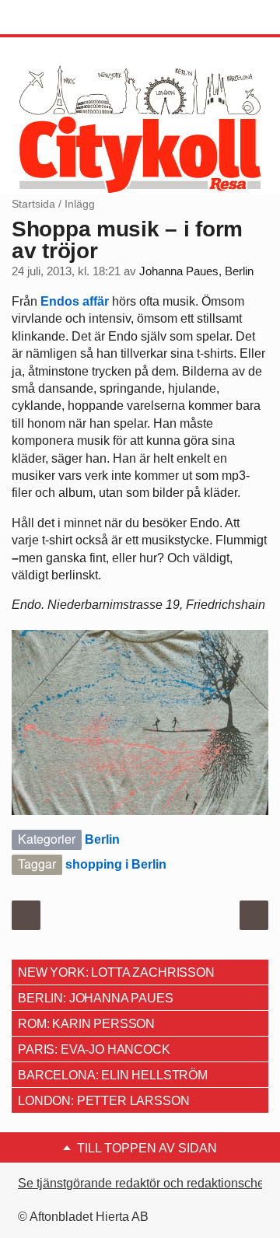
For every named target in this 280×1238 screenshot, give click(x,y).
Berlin (102, 839)
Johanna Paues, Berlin (196, 271)
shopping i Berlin (115, 864)
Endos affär (74, 301)
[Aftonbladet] (70, 17)
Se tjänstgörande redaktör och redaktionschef (143, 1183)
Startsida (33, 204)
